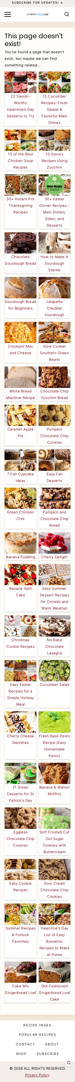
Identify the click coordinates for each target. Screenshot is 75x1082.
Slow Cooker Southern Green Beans (54, 353)
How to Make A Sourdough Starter (54, 263)
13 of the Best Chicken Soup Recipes (20, 161)
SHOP (21, 1054)
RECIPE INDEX (37, 1025)
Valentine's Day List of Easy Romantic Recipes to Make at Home (55, 941)
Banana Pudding (20, 557)
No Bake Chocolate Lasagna (54, 646)
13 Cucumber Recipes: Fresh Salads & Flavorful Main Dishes (54, 109)
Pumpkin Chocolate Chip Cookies (54, 436)
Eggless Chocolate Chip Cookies (21, 839)
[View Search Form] (66, 14)
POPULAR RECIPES (37, 1035)
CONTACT (25, 1044)
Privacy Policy (37, 1075)
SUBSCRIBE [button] (48, 1054)
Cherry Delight (54, 557)
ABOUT (52, 1044)
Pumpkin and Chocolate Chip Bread (54, 519)
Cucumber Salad (54, 684)
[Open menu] (8, 14)
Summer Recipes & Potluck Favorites (20, 935)
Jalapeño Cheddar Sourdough (54, 308)
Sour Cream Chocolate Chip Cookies (54, 890)
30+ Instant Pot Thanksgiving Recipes (20, 205)
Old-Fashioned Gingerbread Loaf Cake (54, 992)
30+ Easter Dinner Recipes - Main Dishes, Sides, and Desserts (54, 212)
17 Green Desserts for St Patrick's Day (20, 794)
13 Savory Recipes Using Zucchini (55, 161)
